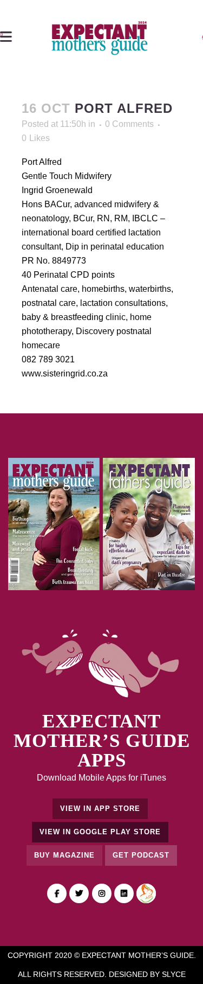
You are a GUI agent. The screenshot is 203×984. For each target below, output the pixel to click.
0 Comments (129, 124)
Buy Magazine (64, 855)
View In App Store (100, 808)
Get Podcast (141, 855)
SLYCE (174, 974)
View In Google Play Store (100, 832)
